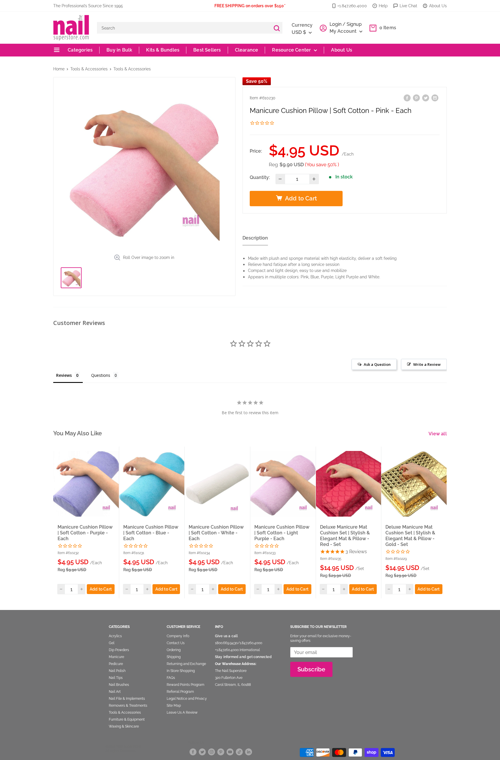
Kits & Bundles (162, 50)
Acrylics (115, 636)
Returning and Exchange (186, 664)
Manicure (116, 657)
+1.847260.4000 (227, 650)
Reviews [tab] (64, 375)
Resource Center (291, 50)
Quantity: (260, 177)
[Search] (276, 28)
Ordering (174, 650)
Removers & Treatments (128, 706)
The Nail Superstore (231, 671)
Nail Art (115, 692)
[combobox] (184, 28)
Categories (80, 50)
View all (438, 433)
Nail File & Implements (127, 699)
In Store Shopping (181, 671)
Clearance (246, 50)
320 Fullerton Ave (228, 678)
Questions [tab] (100, 375)
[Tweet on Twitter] (425, 97)
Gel (111, 643)
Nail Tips (116, 678)
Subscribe (311, 669)
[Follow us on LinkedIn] (248, 751)
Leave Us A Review (182, 712)
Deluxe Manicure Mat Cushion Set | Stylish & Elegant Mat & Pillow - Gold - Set (410, 535)
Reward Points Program (185, 685)
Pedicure (116, 664)
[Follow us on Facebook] (193, 751)
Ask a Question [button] (377, 364)
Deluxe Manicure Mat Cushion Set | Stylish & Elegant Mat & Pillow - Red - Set (345, 535)
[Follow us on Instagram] (211, 751)
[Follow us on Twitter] (202, 751)
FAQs (171, 678)
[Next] (447, 522)
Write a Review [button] (427, 364)
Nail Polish (117, 671)
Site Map (174, 706)
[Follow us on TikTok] (239, 751)
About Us (438, 5)
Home (59, 69)
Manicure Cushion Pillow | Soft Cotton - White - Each (216, 532)
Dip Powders (119, 650)
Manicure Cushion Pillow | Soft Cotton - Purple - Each (85, 532)
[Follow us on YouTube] (230, 751)
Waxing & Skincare (124, 726)
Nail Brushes (119, 685)
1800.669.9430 (226, 643)
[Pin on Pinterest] (416, 97)
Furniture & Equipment (127, 719)
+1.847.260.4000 (352, 5)
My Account (344, 31)
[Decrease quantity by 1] (280, 179)
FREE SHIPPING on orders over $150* (250, 5)
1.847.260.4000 (251, 643)
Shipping (174, 657)
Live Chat (408, 5)
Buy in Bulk (119, 50)
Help (383, 5)
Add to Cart (101, 589)
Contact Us (176, 643)
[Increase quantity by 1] (314, 179)
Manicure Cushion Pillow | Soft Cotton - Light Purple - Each (281, 532)
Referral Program (180, 692)
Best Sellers (207, 50)
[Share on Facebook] (407, 97)
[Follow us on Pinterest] (220, 751)
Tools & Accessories (89, 69)
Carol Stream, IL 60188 (233, 685)
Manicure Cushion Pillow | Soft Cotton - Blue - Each (150, 532)
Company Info (178, 636)
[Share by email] (434, 97)
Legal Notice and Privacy (187, 699)
